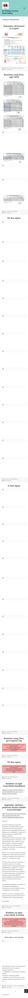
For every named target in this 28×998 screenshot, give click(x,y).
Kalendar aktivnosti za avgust (14, 27)
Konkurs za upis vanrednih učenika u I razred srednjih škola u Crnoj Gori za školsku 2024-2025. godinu (13, 791)
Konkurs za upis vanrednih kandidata (14, 784)
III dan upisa (14, 218)
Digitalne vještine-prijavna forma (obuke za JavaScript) (14, 807)
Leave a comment (7, 69)
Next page (26, 991)
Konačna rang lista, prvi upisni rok (14, 739)
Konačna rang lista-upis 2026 (14, 75)
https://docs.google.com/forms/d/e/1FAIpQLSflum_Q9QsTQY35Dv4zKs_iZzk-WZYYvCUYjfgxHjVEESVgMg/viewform (14, 815)
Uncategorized (20, 68)
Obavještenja (14, 68)
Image (5, 986)
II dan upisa (14, 485)
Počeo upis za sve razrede (14, 937)
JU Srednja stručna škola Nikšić (10, 12)
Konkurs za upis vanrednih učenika (14, 913)
